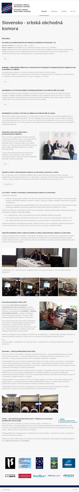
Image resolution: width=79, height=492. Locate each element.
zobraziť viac (8, 184)
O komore (54, 11)
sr (76, 490)
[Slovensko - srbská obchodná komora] (18, 8)
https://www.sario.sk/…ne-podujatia (17, 441)
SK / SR (72, 11)
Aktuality (44, 11)
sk (73, 490)
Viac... (5, 58)
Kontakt (63, 11)
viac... (5, 81)
